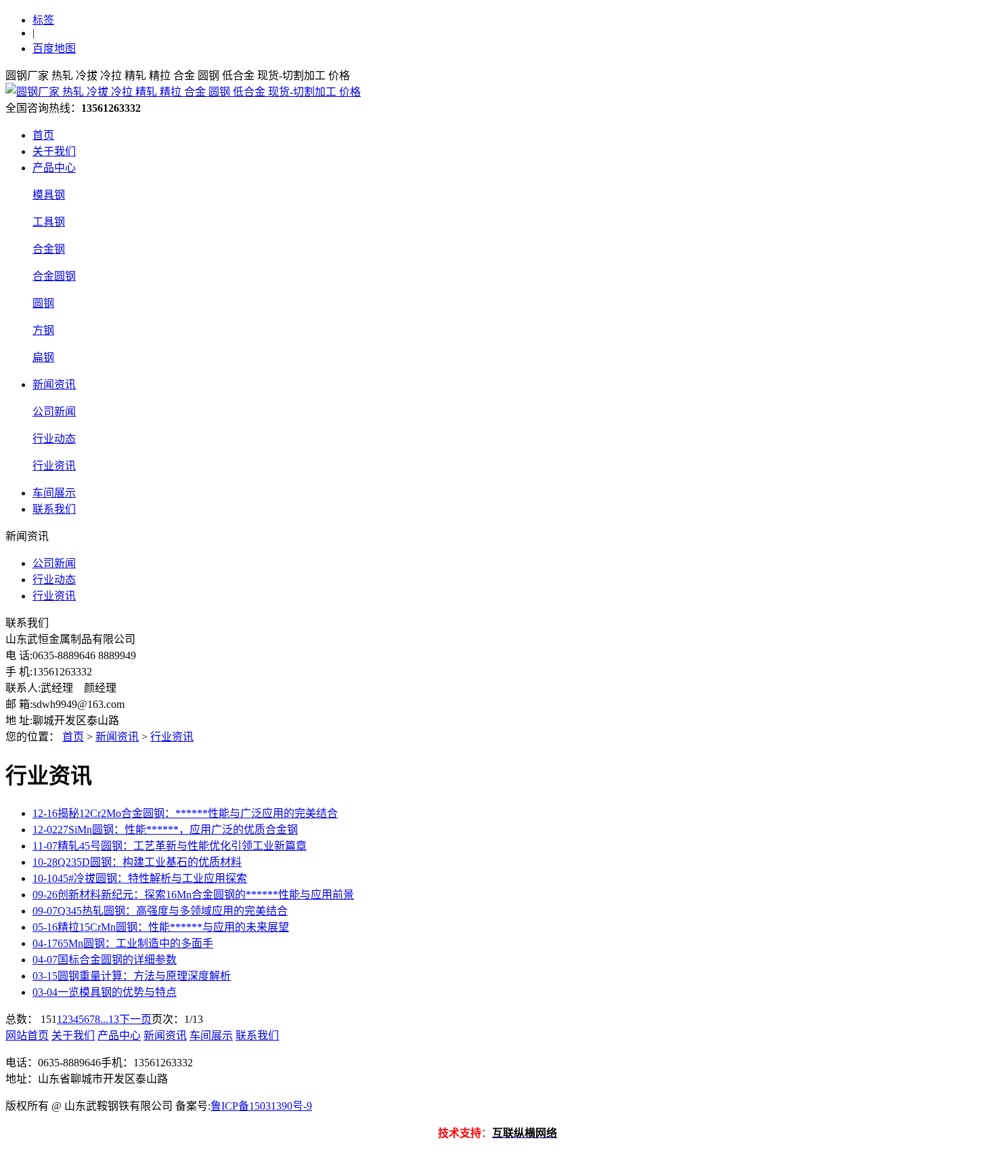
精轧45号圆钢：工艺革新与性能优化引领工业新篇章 (169, 846)
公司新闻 (54, 411)
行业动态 (54, 438)
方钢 (43, 330)
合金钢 (48, 249)
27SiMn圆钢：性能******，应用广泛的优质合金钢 (165, 829)
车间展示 (54, 493)
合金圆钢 (54, 276)
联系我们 (54, 509)
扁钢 (43, 357)
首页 (43, 135)
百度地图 (54, 48)
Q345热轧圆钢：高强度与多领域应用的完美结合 (160, 911)
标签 (43, 20)
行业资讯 (54, 466)
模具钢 (48, 195)
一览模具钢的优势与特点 (104, 992)
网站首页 (27, 1035)
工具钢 (48, 222)
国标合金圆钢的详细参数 (104, 959)
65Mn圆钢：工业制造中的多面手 (122, 943)
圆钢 (43, 303)
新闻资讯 (54, 384)
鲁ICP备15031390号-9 (261, 1106)
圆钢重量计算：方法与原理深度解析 (131, 976)
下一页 (135, 1019)
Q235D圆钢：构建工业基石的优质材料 (137, 862)
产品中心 (54, 167)
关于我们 (54, 151)
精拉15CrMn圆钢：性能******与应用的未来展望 (160, 927)
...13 (109, 1019)
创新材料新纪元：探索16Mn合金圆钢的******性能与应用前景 (193, 894)
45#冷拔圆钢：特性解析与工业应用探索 (139, 878)
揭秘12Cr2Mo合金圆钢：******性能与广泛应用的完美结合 (185, 813)
